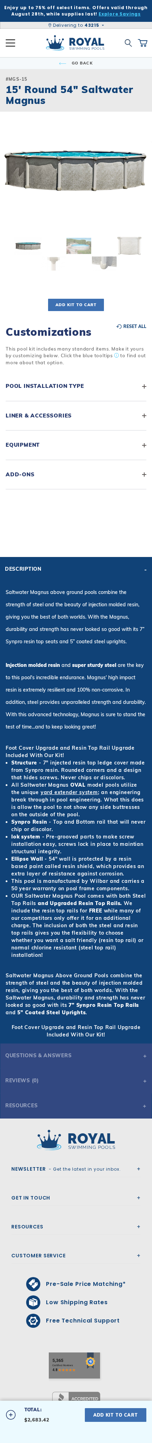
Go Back (81, 63)
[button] (11, 180)
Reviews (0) (22, 1080)
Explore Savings (120, 14)
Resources (21, 1105)
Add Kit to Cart (76, 304)
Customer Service (38, 1255)
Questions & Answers (38, 1055)
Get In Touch (30, 1197)
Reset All (134, 326)
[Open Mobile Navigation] (10, 43)
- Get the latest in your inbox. (66, 1168)
